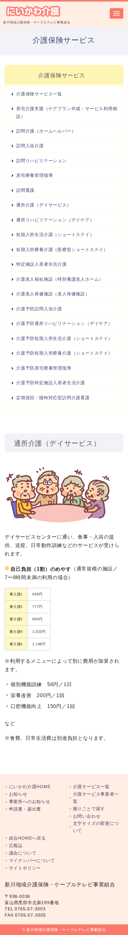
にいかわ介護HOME (30, 786)
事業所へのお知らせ (29, 801)
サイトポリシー (25, 868)
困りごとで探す (89, 809)
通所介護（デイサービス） (43, 204)
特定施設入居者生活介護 (41, 264)
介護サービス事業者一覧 (96, 798)
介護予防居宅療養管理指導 (43, 368)
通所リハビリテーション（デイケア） (55, 219)
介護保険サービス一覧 (39, 93)
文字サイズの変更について (96, 827)
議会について (22, 853)
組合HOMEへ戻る (27, 838)
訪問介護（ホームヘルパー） (46, 130)
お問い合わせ (86, 816)
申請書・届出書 (25, 809)
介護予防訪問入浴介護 (39, 308)
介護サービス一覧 (91, 786)
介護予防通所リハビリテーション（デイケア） (64, 323)
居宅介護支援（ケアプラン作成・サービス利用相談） (66, 112)
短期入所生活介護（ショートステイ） (55, 234)
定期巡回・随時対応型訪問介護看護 (53, 397)
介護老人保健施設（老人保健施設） (53, 293)
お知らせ (18, 794)
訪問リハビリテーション (41, 160)
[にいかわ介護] (33, 10)
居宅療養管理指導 (34, 175)
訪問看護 (25, 190)
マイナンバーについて (32, 860)
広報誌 (16, 845)
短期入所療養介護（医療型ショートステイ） (62, 249)
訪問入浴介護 (30, 145)
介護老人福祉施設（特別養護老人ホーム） (59, 279)
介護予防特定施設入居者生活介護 (50, 382)
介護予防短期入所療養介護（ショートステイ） (64, 353)
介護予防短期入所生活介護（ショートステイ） (64, 338)
